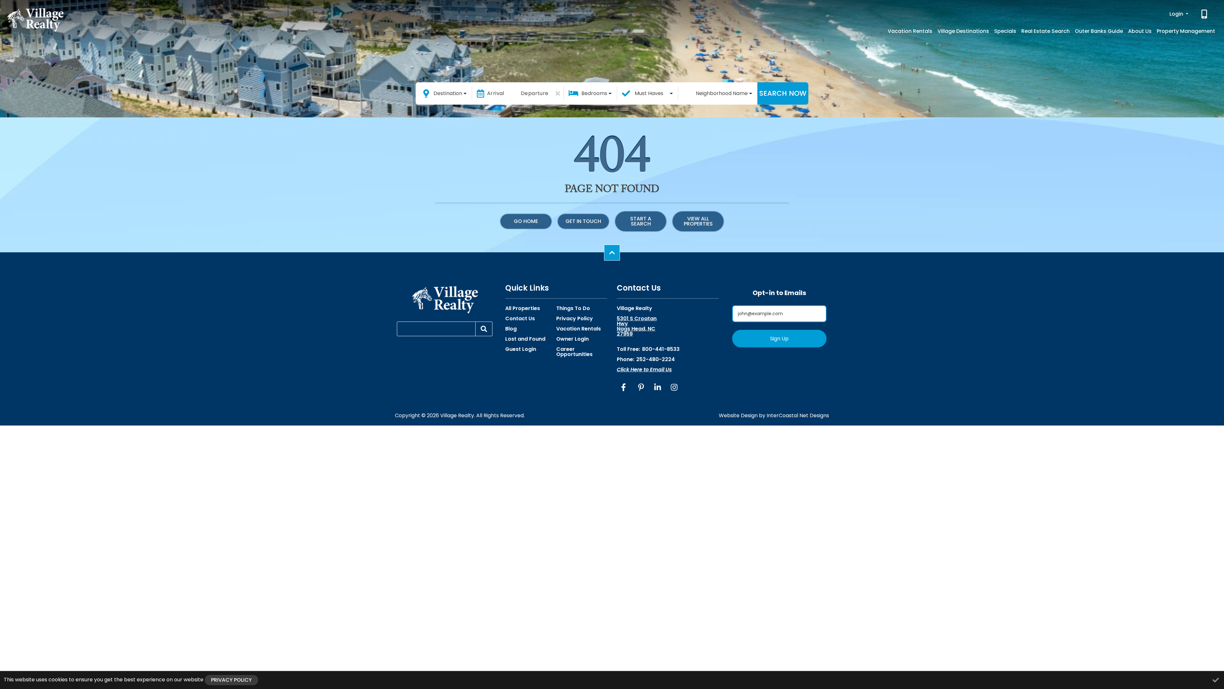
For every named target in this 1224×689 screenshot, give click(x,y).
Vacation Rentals (910, 31)
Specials (1005, 31)
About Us (1140, 31)
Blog (511, 328)
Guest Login (520, 349)
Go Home (526, 221)
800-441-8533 (661, 349)
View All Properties (698, 221)
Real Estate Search (1045, 31)
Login (1176, 14)
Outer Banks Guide (1099, 31)
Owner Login (572, 339)
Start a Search (640, 221)
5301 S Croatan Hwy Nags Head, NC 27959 (637, 326)
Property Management (1186, 31)
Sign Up (779, 338)
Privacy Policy (574, 318)
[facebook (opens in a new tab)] (624, 387)
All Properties (522, 308)
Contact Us (520, 318)
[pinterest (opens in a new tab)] (641, 387)
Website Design (738, 415)
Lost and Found (525, 339)
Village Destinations (963, 31)
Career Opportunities (574, 352)
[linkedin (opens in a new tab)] (657, 387)
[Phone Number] (1205, 14)
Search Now (782, 93)
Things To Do (573, 308)
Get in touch (583, 221)
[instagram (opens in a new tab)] (674, 387)
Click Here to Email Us (644, 369)
